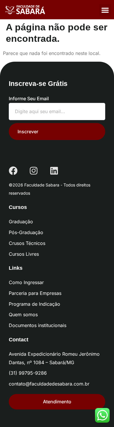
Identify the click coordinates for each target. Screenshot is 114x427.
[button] (105, 10)
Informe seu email (29, 98)
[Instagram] (33, 170)
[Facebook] (13, 170)
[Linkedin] (54, 170)
